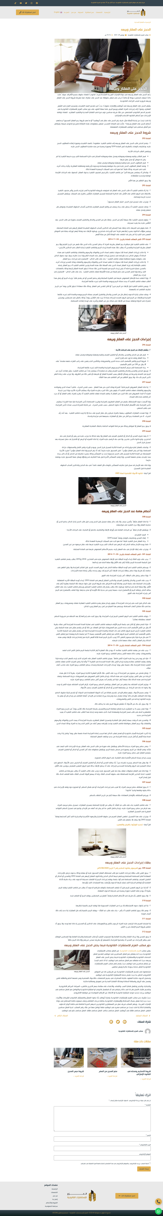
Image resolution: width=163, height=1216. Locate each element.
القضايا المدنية (139, 22)
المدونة (80, 12)
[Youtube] (21, 3)
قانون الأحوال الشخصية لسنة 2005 (129, 473)
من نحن (73, 12)
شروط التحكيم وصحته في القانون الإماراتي (139, 1072)
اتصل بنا (66, 12)
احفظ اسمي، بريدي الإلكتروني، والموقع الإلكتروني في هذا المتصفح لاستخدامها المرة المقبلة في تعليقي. (114, 1163)
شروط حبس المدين (76, 1071)
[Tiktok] (15, 3)
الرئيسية (107, 12)
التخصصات (99, 12)
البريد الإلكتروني (145, 1145)
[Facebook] (37, 3)
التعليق (148, 1105)
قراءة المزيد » (145, 1078)
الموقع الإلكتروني (145, 1154)
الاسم (148, 1135)
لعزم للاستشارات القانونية (130, 950)
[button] (125, 1022)
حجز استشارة (89, 12)
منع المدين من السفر (108, 1071)
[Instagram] (31, 3)
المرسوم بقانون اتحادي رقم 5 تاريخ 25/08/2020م (117, 868)
